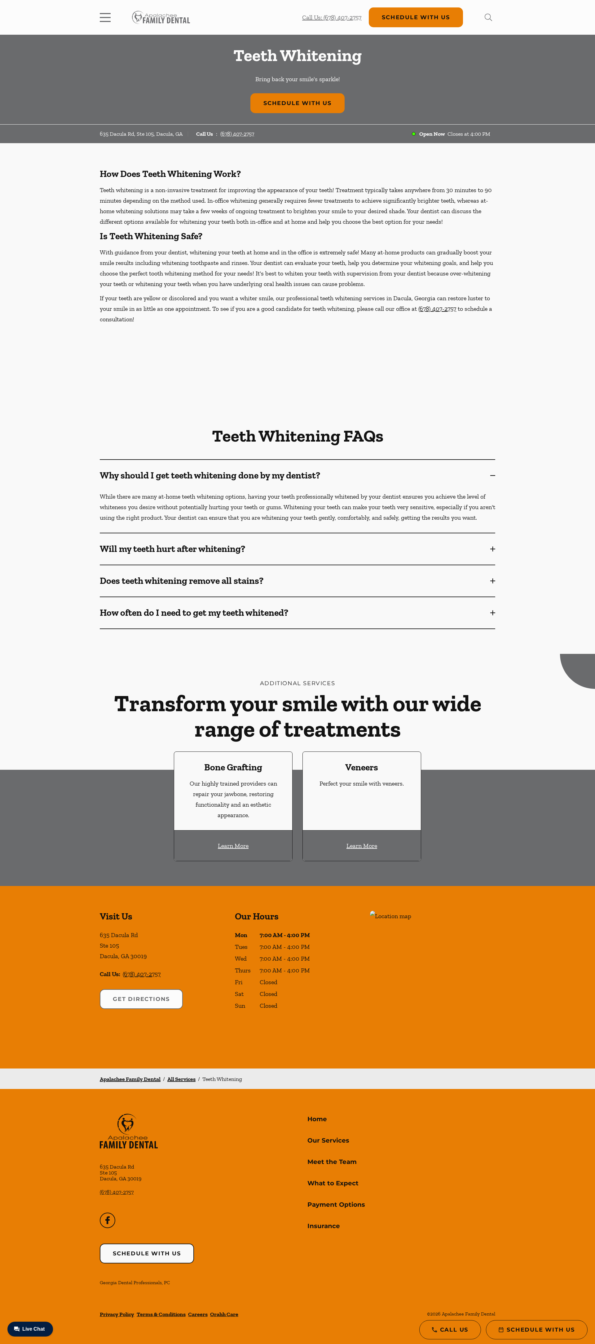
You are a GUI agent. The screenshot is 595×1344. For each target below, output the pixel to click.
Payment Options (336, 1204)
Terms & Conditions (161, 1314)
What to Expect (333, 1183)
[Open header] (106, 17)
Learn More (233, 845)
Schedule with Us (416, 17)
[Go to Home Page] (161, 17)
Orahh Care (224, 1314)
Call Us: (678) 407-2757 (331, 17)
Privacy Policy (117, 1314)
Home (317, 1119)
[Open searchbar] (488, 17)
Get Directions (141, 999)
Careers (198, 1314)
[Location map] (432, 977)
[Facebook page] (107, 1220)
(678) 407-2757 (237, 133)
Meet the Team (332, 1162)
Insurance (323, 1226)
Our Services (328, 1140)
